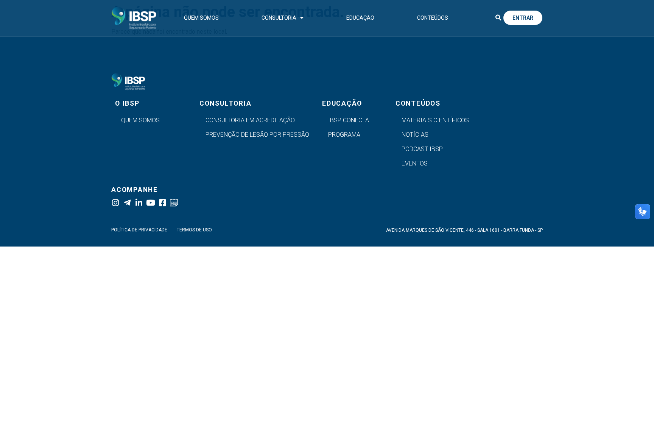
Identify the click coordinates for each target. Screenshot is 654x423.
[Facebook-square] (162, 203)
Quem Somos (201, 18)
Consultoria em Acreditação (250, 120)
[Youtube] (150, 203)
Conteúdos (432, 18)
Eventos (415, 163)
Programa (344, 134)
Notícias (415, 134)
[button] (498, 17)
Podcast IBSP (422, 149)
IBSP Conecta (348, 120)
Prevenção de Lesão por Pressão (257, 134)
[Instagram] (115, 203)
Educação (360, 18)
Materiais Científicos (435, 120)
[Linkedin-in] (139, 203)
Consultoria (279, 18)
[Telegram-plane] (127, 203)
